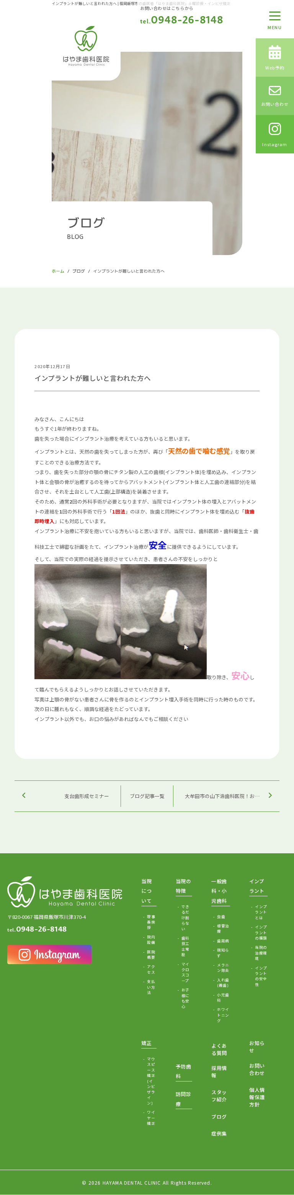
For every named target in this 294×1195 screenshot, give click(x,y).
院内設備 (151, 939)
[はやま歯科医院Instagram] (49, 954)
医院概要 (151, 954)
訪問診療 (183, 1099)
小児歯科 (223, 997)
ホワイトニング (223, 1015)
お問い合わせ (257, 1069)
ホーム (58, 271)
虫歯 (221, 916)
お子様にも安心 (185, 998)
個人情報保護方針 (257, 1097)
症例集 (219, 1133)
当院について (146, 890)
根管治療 (223, 928)
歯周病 (223, 940)
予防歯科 (183, 1071)
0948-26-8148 (181, 19)
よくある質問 (219, 1049)
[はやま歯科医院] (86, 46)
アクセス (151, 969)
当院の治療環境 (261, 953)
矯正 (146, 1043)
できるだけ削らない (185, 918)
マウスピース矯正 (151, 1081)
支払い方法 (151, 987)
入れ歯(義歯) (223, 982)
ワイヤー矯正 (151, 1117)
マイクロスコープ (185, 972)
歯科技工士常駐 (185, 946)
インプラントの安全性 (261, 976)
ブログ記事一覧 (147, 796)
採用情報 (219, 1071)
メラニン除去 (223, 967)
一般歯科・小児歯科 (219, 890)
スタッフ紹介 (219, 1095)
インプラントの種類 (261, 932)
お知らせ (257, 1046)
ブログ (78, 271)
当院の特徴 (183, 886)
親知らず (223, 952)
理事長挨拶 (151, 922)
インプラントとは (261, 912)
